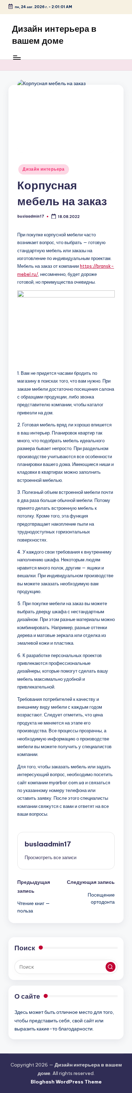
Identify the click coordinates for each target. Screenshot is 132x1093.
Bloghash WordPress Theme (66, 1082)
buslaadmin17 (48, 844)
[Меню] (16, 57)
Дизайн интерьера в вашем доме (54, 34)
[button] (50, 857)
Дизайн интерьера (44, 169)
